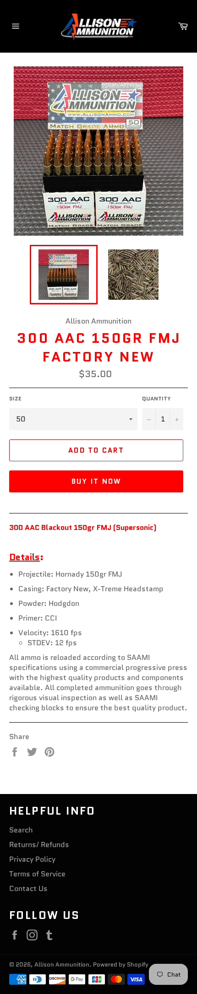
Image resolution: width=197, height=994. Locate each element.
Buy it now (96, 481)
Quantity (156, 398)
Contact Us (28, 888)
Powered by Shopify (120, 964)
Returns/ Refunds (39, 844)
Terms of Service (37, 874)
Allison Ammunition (61, 964)
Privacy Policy (32, 859)
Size (15, 398)
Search (21, 830)
